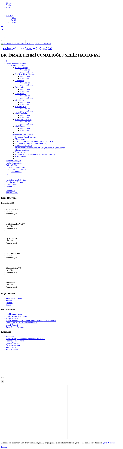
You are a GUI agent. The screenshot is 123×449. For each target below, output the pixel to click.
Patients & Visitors (13, 165)
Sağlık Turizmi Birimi (14, 298)
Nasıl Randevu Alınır (14, 314)
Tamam (4, 447)
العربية (8, 7)
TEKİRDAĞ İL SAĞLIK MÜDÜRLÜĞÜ (26, 48)
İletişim (8, 305)
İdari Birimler (11, 347)
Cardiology (19, 100)
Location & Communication (16, 167)
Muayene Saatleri (12, 318)
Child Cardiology (22, 113)
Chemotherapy (21, 156)
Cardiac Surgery (21, 68)
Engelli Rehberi (12, 325)
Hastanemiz (10, 336)
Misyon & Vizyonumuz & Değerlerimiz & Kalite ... (25, 339)
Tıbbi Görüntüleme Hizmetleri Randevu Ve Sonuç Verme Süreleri (31, 321)
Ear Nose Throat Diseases (25, 74)
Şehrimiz (9, 303)
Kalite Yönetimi (12, 349)
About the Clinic (26, 72)
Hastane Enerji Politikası (15, 341)
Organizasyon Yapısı (13, 345)
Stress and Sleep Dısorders (25, 137)
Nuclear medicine (22, 150)
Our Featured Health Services (22, 135)
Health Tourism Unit (13, 163)
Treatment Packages (13, 161)
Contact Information (18, 169)
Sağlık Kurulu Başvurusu (15, 327)
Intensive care (20, 152)
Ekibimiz (9, 300)
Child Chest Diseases (23, 120)
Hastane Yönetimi (12, 343)
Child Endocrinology (23, 126)
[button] (9, 16)
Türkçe (8, 3)
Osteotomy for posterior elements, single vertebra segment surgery (40, 148)
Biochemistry (20, 87)
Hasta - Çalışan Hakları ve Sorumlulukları (21, 323)
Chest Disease (20, 107)
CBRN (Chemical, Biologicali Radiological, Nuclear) (35, 154)
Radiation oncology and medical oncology (31, 143)
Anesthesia (19, 81)
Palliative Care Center (23, 146)
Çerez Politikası (109, 443)
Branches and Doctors (19, 65)
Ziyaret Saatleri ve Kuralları (16, 316)
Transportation (16, 172)
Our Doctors (25, 70)
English (9, 5)
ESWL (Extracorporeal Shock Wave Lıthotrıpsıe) (34, 141)
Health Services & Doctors (16, 63)
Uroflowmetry (20, 139)
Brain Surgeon (20, 94)
